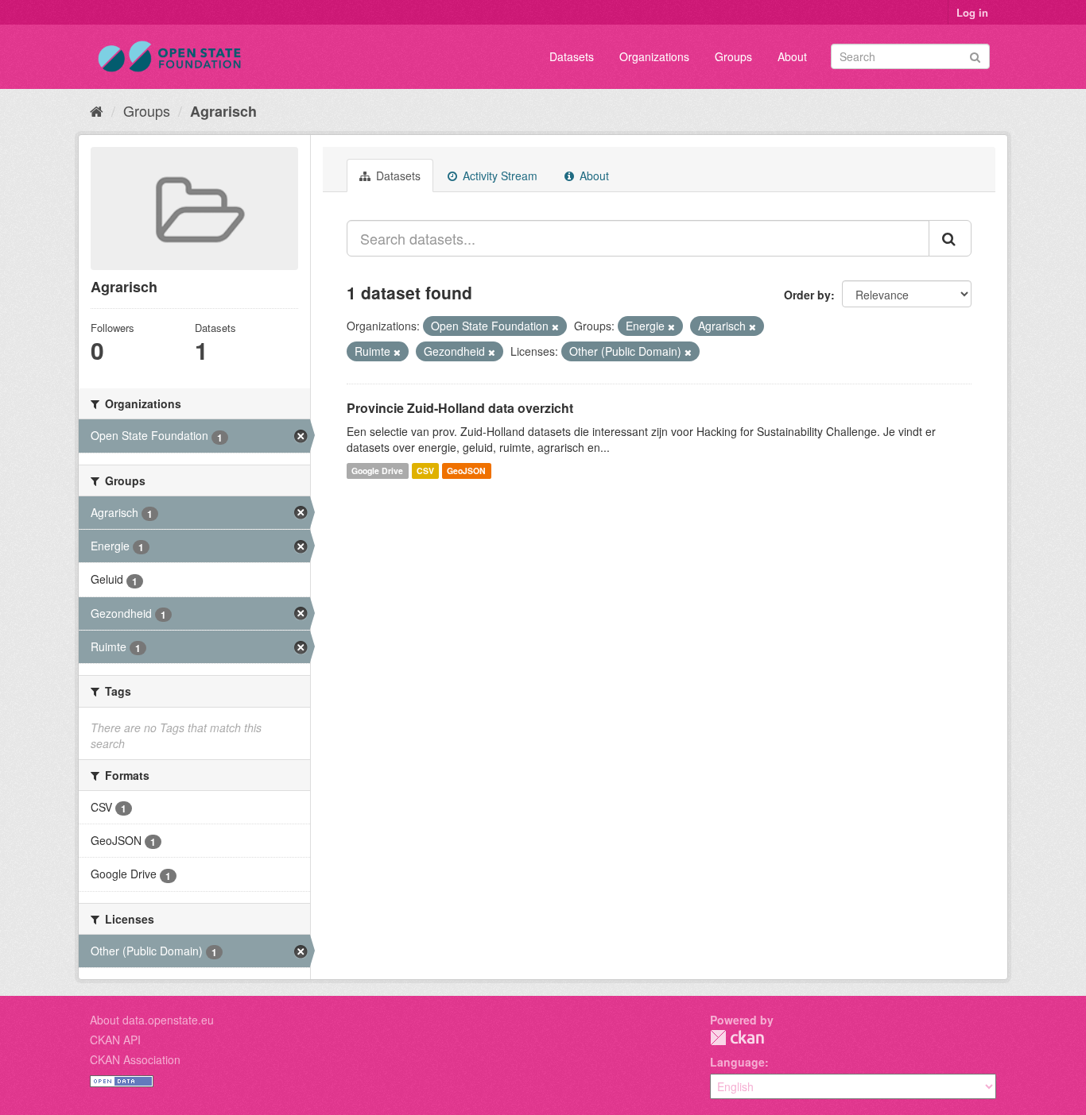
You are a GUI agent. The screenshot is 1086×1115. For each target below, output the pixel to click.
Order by (807, 295)
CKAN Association (135, 1059)
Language (737, 1062)
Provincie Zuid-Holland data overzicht (460, 408)
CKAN (737, 1037)
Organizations (654, 56)
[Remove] (555, 326)
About (792, 56)
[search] (950, 238)
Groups (733, 56)
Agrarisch (223, 111)
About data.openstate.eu (152, 1020)
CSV (425, 470)
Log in (972, 12)
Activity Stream (498, 175)
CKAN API (115, 1039)
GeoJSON (466, 470)
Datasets (571, 56)
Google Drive (377, 470)
